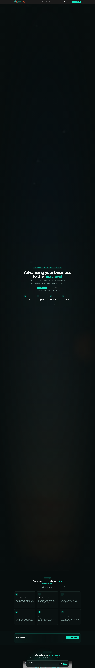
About (34, 1)
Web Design (48, 1)
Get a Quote (41, 287)
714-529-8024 (73, 637)
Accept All (65, 663)
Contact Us (66, 1)
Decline (60, 663)
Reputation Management (57, 1)
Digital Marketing (41, 1)
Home (30, 1)
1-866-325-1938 (77, 1)
